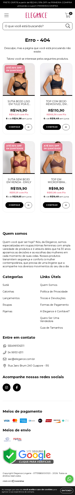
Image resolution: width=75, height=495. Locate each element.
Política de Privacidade (54, 291)
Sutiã (6, 285)
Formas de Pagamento (54, 304)
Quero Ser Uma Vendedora (49, 319)
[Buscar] (68, 26)
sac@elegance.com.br (21, 359)
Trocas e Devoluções (52, 298)
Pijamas (7, 311)
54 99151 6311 (15, 352)
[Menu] (6, 15)
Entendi (67, 490)
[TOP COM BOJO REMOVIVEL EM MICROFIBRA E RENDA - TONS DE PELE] (66, 127)
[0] (68, 16)
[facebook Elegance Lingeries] (17, 387)
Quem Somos (48, 285)
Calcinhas (8, 291)
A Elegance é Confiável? (55, 311)
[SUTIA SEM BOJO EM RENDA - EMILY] (28, 205)
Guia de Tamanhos (51, 327)
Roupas (7, 304)
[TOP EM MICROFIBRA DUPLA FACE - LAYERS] (66, 205)
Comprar (14, 127)
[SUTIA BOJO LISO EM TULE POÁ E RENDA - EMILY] (28, 127)
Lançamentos (11, 298)
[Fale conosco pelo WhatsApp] (69, 479)
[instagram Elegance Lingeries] (6, 387)
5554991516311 (16, 345)
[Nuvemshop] (13, 481)
